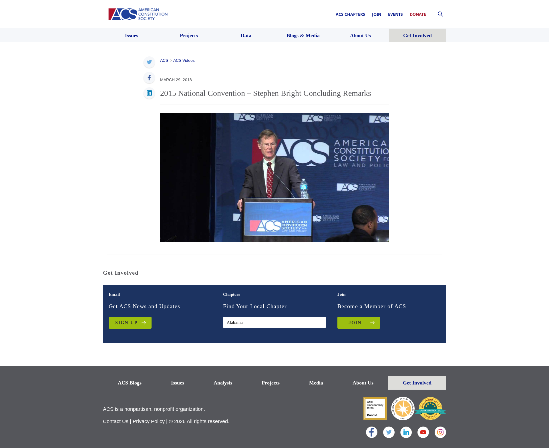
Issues (177, 383)
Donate (418, 14)
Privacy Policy (149, 421)
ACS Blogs (130, 383)
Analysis (223, 383)
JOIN (355, 322)
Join (376, 14)
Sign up (126, 322)
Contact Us (115, 421)
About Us (363, 383)
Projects (271, 383)
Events (395, 14)
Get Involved (417, 383)
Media (316, 383)
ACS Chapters (350, 14)
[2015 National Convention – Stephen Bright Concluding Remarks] (274, 177)
